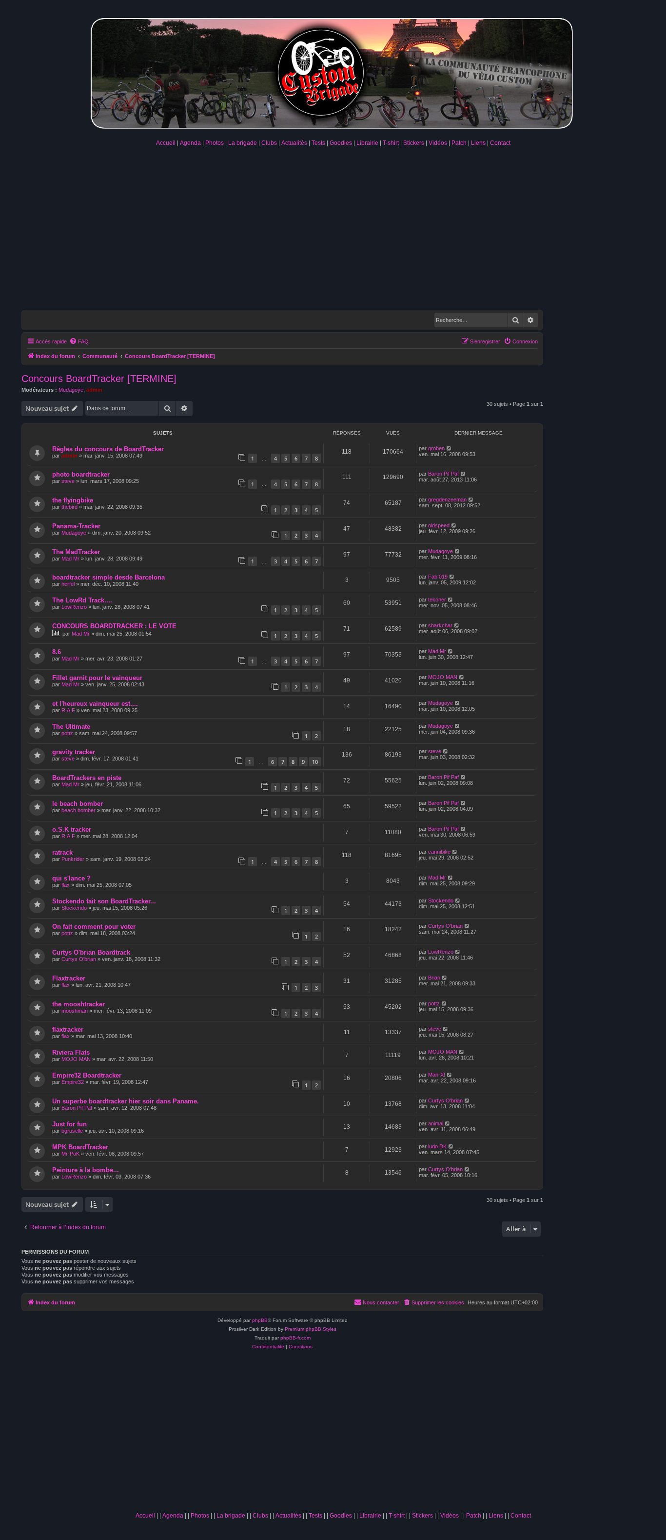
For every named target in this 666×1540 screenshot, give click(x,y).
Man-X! (436, 1075)
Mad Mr (70, 558)
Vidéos (438, 143)
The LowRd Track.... (82, 600)
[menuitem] (79, 341)
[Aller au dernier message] (449, 448)
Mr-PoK (70, 1154)
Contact (500, 143)
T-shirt (391, 143)
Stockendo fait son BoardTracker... (104, 901)
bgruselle (72, 1131)
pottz (67, 733)
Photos (214, 143)
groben (436, 448)
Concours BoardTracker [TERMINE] (98, 378)
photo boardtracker (81, 474)
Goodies (341, 143)
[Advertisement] (333, 227)
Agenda (190, 143)
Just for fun (69, 1124)
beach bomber (78, 810)
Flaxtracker (68, 978)
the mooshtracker (78, 1004)
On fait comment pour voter (94, 926)
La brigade (242, 143)
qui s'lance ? (71, 878)
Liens (478, 143)
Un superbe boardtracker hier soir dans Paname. (125, 1101)
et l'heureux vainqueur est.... (95, 703)
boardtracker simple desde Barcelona (108, 577)
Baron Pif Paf (443, 474)
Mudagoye (71, 390)
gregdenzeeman (447, 499)
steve (68, 481)
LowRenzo (74, 607)
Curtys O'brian (445, 926)
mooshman (74, 1011)
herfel (68, 584)
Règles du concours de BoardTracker (108, 449)
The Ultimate (71, 726)
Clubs (269, 143)
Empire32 (72, 1082)
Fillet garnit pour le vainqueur (97, 677)
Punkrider (72, 859)
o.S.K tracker (71, 829)
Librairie (367, 143)
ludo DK (437, 1146)
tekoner (437, 599)
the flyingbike (72, 500)
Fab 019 (438, 577)
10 (315, 761)
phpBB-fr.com (295, 1337)
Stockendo (74, 908)
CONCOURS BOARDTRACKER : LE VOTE (114, 626)
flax (65, 885)
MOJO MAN (442, 677)
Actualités (294, 143)
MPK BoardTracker (80, 1147)
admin (94, 390)
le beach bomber (77, 803)
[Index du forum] (333, 71)
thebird (69, 507)
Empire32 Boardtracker (86, 1075)
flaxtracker (67, 1029)
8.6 (56, 652)
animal (435, 1123)
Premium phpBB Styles (310, 1329)
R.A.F (68, 710)
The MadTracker (76, 552)
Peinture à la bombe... (85, 1170)
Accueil (166, 143)
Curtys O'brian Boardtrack (91, 952)
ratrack (62, 852)
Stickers (413, 143)
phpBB (260, 1320)
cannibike (439, 852)
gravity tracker (73, 752)
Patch (459, 143)
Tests (318, 143)
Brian (434, 977)
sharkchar (440, 625)
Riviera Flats (71, 1052)
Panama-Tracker (76, 526)
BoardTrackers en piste (86, 777)
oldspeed (439, 525)
